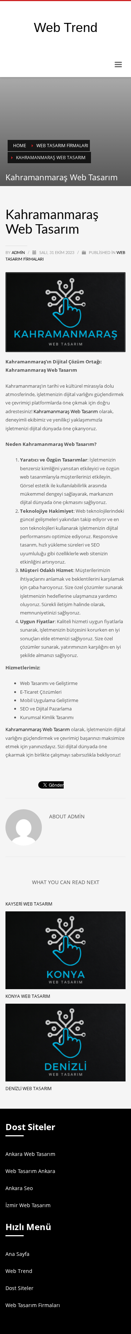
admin (19, 253)
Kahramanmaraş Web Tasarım (65, 411)
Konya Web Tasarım (27, 996)
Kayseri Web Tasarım (28, 904)
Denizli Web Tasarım (28, 1088)
